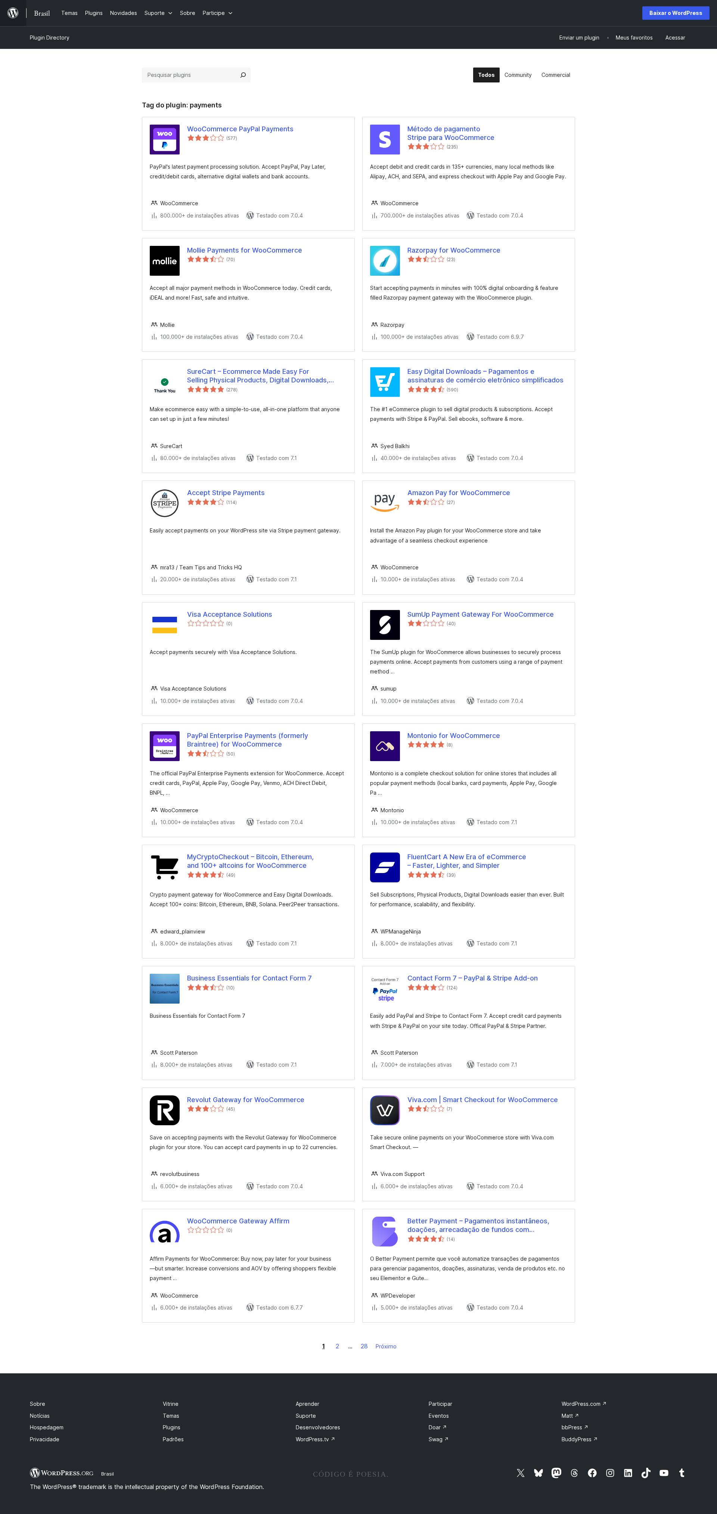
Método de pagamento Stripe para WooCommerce (450, 133)
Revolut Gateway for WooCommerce (245, 1100)
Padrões (173, 1439)
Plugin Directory (49, 37)
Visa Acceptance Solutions (229, 614)
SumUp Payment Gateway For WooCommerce (480, 614)
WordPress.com (584, 1404)
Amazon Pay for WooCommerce (458, 493)
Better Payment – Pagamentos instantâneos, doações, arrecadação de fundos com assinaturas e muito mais (478, 1225)
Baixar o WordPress (675, 13)
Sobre (37, 1404)
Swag (439, 1439)
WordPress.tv (315, 1439)
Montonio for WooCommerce (453, 735)
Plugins (171, 1427)
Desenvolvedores (318, 1427)
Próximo (386, 1346)
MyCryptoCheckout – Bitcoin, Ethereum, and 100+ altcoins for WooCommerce (250, 861)
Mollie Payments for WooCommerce (244, 250)
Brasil (107, 1474)
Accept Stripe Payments (226, 493)
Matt (570, 1416)
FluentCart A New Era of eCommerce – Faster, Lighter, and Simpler (466, 861)
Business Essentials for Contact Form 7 (249, 978)
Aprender (307, 1404)
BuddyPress (580, 1439)
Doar (438, 1427)
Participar (440, 1404)
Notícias (40, 1416)
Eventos (439, 1416)
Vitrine (171, 1404)
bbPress (575, 1427)
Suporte (306, 1416)
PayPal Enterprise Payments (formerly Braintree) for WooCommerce (247, 740)
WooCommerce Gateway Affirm (238, 1221)
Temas (171, 1416)
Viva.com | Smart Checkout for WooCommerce (482, 1100)
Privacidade (44, 1439)
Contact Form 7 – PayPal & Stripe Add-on (472, 978)
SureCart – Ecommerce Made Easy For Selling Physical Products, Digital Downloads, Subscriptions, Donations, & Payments (258, 376)
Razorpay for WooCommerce (453, 250)
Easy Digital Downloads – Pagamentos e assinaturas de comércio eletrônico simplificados (485, 375)
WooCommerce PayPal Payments (240, 129)
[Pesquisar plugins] (243, 75)
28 (364, 1346)
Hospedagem (46, 1427)
